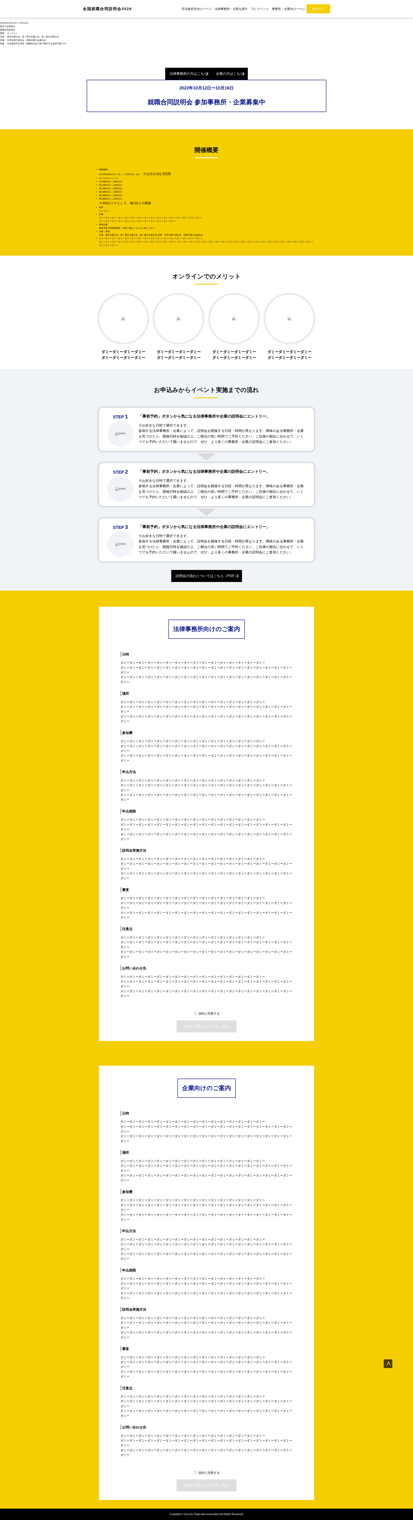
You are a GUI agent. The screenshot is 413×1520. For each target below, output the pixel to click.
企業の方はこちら (229, 73)
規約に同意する (209, 1013)
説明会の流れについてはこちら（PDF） (207, 576)
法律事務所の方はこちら (188, 73)
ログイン (318, 9)
